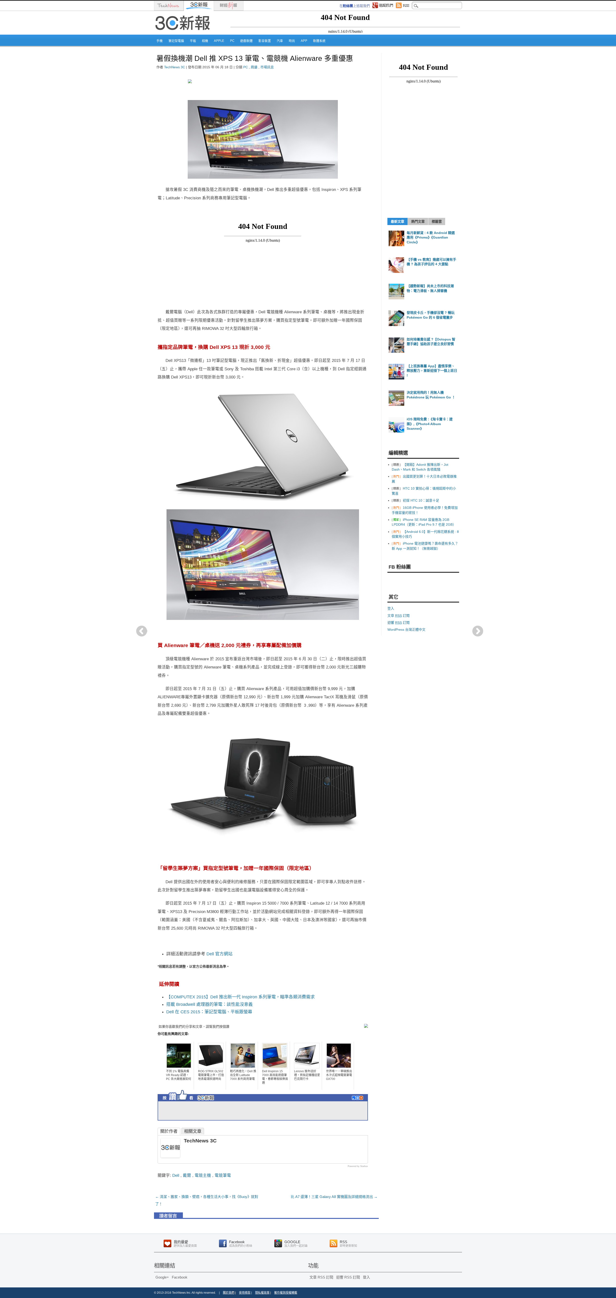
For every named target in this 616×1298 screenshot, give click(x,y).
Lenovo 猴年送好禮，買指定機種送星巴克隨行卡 (307, 1075)
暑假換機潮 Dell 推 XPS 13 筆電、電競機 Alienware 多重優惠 (254, 58)
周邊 (254, 67)
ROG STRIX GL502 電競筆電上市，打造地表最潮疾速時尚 (211, 1075)
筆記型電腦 (176, 41)
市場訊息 (267, 67)
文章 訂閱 (398, 615)
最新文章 (397, 221)
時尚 (292, 41)
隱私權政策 (262, 1292)
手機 (159, 41)
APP (304, 41)
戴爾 (187, 1175)
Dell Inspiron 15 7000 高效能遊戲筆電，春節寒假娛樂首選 (275, 1077)
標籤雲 (437, 221)
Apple (219, 41)
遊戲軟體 (246, 41)
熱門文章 (418, 221)
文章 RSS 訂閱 (321, 1277)
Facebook (179, 1277)
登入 (390, 608)
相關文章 (192, 1131)
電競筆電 (223, 1175)
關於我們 (228, 1292)
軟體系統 (319, 41)
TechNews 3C (174, 67)
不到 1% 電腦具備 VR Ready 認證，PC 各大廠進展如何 (178, 1075)
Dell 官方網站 (219, 953)
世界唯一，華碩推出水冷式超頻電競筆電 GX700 (339, 1075)
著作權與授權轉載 (285, 1292)
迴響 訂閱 (398, 622)
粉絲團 (348, 6)
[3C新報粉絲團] (197, 1102)
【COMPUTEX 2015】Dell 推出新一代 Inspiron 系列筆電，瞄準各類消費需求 (240, 997)
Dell (175, 1175)
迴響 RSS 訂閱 (348, 1277)
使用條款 (244, 1292)
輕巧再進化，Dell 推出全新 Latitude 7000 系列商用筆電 (243, 1075)
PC (232, 41)
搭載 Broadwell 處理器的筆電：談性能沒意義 (209, 1004)
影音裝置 (264, 41)
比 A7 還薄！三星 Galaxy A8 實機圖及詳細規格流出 (334, 1197)
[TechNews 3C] (170, 1156)
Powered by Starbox (358, 1166)
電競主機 (203, 1175)
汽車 (280, 41)
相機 (205, 41)
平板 (193, 41)
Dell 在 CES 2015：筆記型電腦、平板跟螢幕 (209, 1011)
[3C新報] (184, 33)
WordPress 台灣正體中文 (406, 629)
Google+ (162, 1277)
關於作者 (169, 1131)
